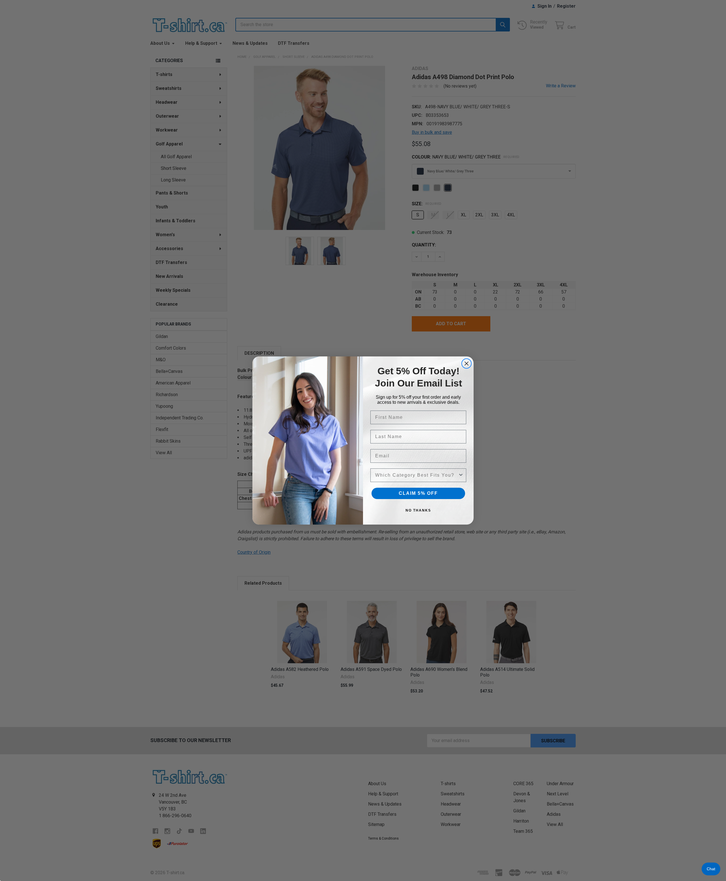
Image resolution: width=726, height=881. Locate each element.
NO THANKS (418, 510)
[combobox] (416, 475)
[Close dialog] (466, 363)
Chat (711, 869)
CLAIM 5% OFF (418, 493)
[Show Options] (461, 475)
